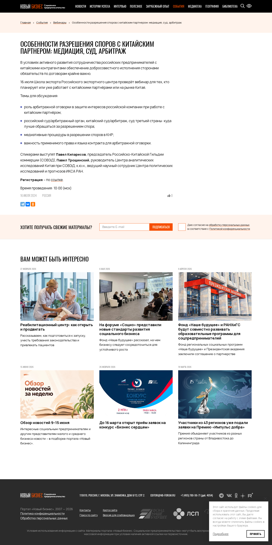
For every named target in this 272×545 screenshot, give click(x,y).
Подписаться (161, 227)
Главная (25, 22)
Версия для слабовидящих (119, 515)
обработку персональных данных (229, 225)
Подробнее (221, 534)
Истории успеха (100, 6)
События (178, 6)
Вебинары (59, 22)
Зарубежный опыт (157, 6)
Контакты (85, 510)
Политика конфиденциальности (42, 514)
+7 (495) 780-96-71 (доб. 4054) (197, 495)
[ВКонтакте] (28, 204)
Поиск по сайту (89, 515)
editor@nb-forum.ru (162, 495)
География (212, 6)
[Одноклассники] (33, 204)
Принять (255, 534)
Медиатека (195, 6)
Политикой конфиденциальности (229, 229)
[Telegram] (22, 204)
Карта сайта (110, 510)
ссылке (57, 180)
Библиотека (230, 6)
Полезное (136, 6)
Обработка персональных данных (44, 518)
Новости (80, 6)
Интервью (120, 6)
